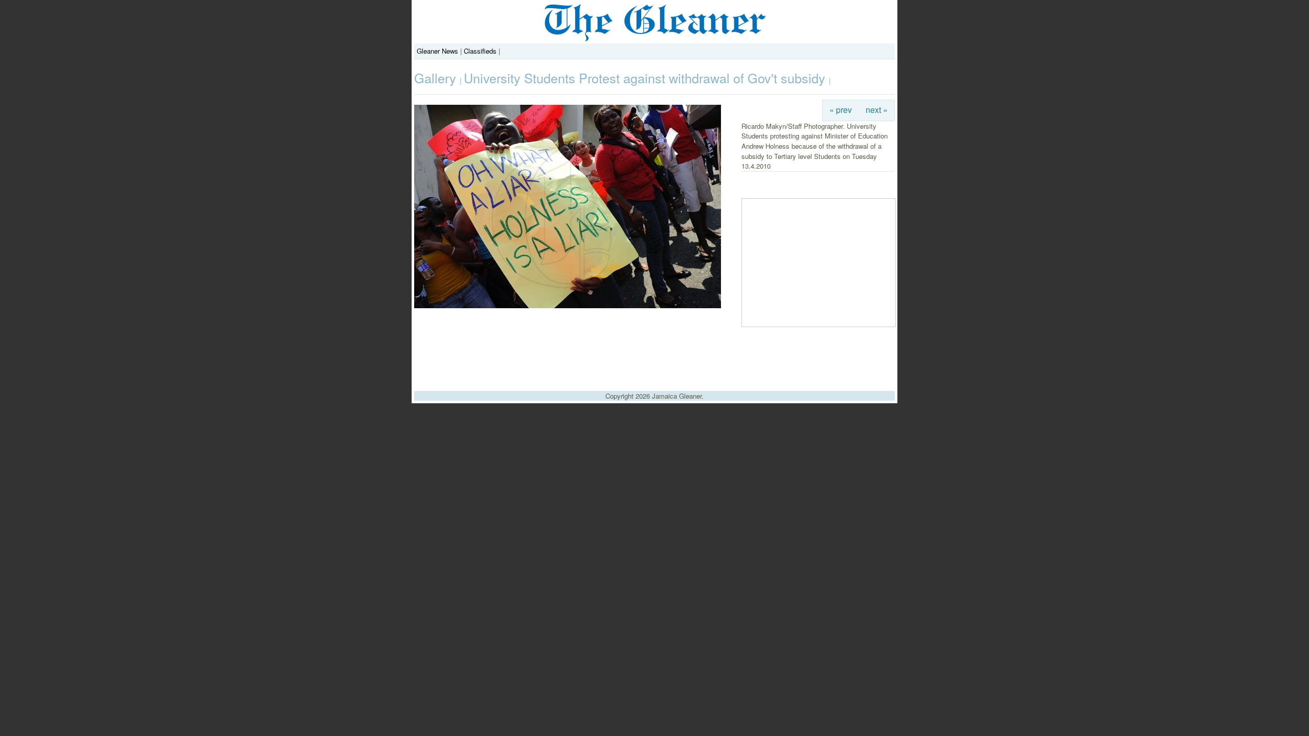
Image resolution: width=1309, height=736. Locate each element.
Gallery (437, 77)
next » (877, 109)
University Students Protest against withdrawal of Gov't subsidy (646, 77)
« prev (840, 109)
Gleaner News (437, 51)
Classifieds (480, 51)
